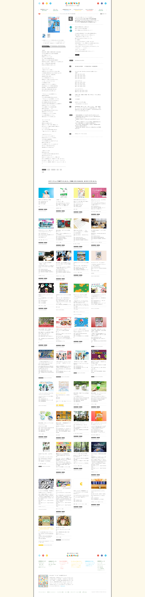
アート (60, 401)
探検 (57, 169)
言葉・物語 (93, 211)
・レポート (62, 567)
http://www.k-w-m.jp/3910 (79, 60)
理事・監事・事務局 (52, 564)
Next (64, 25)
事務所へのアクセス (42, 567)
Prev (43, 25)
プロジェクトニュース (101, 564)
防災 (61, 169)
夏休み (65, 401)
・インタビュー (62, 564)
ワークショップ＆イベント (53, 13)
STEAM (78, 243)
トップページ (43, 13)
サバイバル (53, 169)
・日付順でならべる (88, 565)
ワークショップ (41, 209)
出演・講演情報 (100, 567)
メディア (95, 501)
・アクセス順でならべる (89, 564)
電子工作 (100, 242)
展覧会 (57, 401)
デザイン (46, 239)
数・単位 (75, 243)
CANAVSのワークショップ (76, 564)
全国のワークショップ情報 (76, 565)
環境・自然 (80, 272)
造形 (39, 206)
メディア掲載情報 (100, 568)
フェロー (50, 565)
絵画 (74, 209)
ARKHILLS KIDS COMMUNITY (44, 541)
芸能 (60, 208)
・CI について (41, 565)
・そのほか (62, 568)
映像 (74, 311)
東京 (62, 401)
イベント (45, 209)
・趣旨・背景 (41, 564)
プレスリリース (100, 565)
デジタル (43, 275)
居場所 (49, 169)
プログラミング (82, 311)
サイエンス (96, 242)
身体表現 (57, 208)
